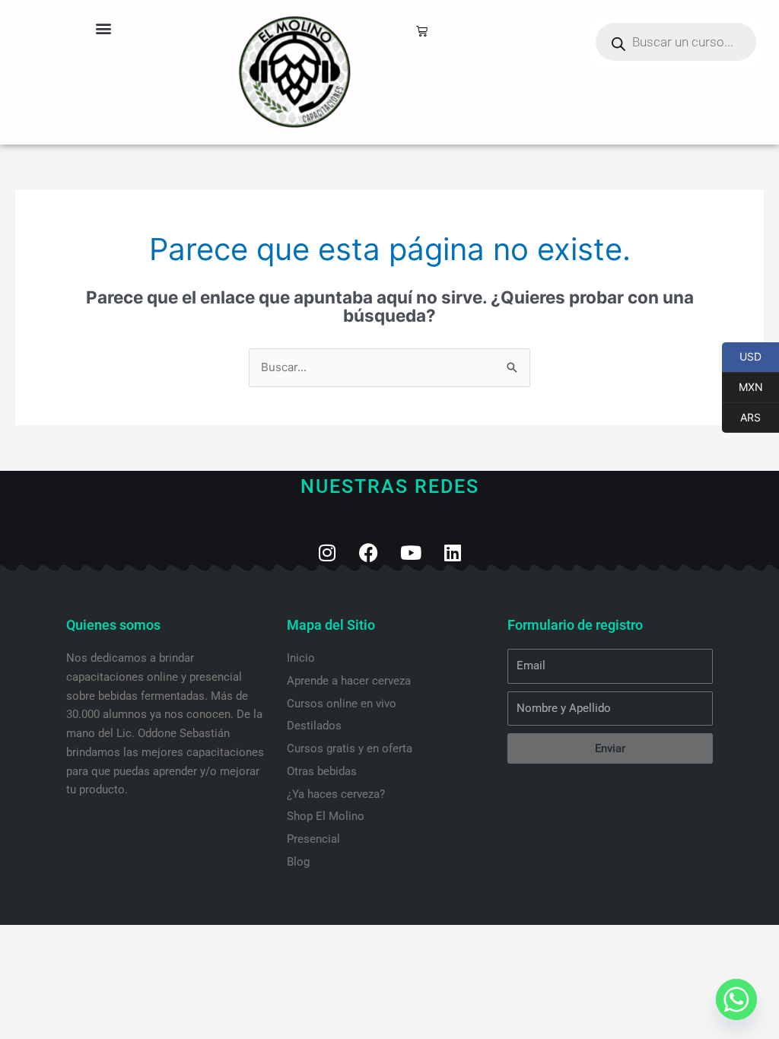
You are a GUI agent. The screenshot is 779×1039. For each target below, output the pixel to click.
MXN (742, 387)
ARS (741, 417)
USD (742, 357)
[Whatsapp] (736, 999)
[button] (103, 27)
